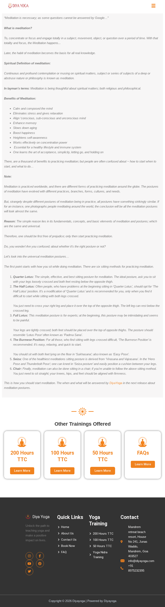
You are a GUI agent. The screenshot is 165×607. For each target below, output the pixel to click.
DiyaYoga (115, 383)
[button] (153, 5)
